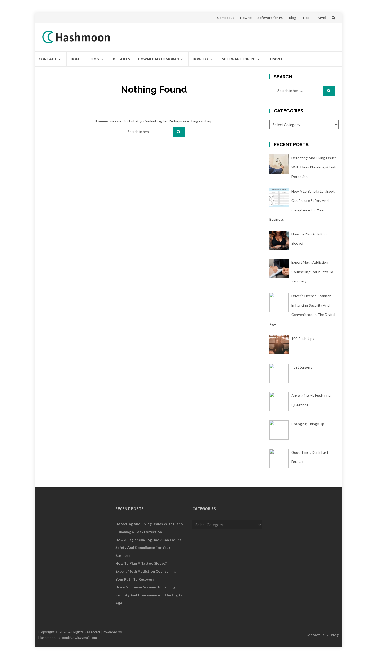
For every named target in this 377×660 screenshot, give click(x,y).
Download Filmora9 (158, 58)
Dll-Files (121, 58)
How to (246, 17)
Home (76, 58)
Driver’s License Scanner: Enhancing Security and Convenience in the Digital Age (149, 595)
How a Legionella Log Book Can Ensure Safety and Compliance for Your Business (148, 548)
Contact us (225, 17)
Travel (320, 17)
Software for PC (270, 17)
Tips (305, 17)
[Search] (179, 132)
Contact (48, 58)
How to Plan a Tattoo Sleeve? (141, 563)
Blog (292, 17)
